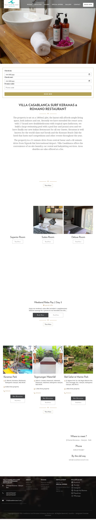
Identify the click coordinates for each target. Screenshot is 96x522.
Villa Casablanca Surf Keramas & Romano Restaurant (36, 513)
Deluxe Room (45, 487)
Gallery (68, 4)
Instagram (76, 488)
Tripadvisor (77, 493)
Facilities (38, 4)
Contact (77, 4)
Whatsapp (76, 496)
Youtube (76, 485)
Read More (18, 241)
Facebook (76, 482)
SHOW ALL (44, 489)
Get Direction (18, 396)
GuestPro (71, 513)
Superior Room (46, 482)
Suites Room (45, 484)
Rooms (29, 4)
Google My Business (80, 490)
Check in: (8, 71)
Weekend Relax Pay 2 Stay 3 (63, 488)
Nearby (47, 4)
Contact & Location (32, 489)
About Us (29, 482)
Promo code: (9, 84)
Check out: (8, 77)
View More (48, 185)
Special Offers (57, 4)
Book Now (88, 4)
